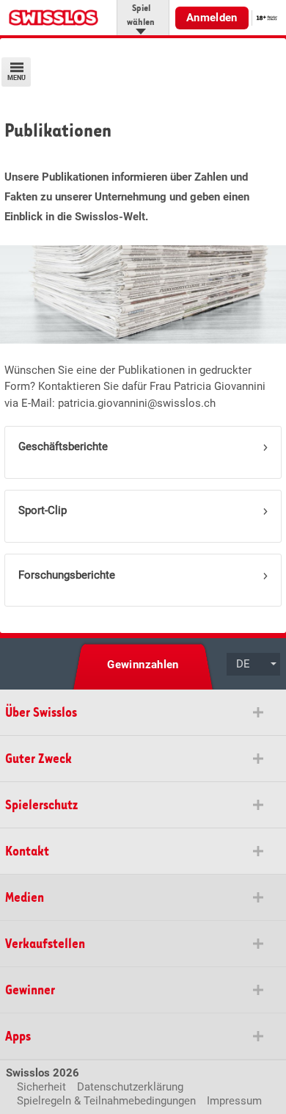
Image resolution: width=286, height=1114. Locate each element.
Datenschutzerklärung (130, 1086)
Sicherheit (41, 1086)
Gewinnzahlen (143, 664)
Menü (16, 78)
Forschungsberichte (66, 575)
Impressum (234, 1100)
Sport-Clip (42, 510)
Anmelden (212, 17)
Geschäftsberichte (63, 446)
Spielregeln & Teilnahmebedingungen (106, 1100)
